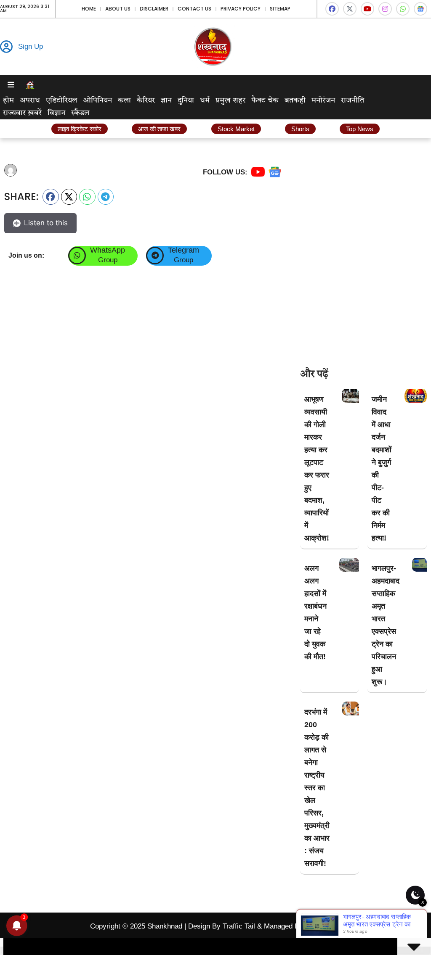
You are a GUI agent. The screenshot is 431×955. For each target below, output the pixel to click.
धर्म (205, 100)
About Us (117, 8)
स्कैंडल (80, 113)
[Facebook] (332, 9)
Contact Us (194, 8)
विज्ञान (56, 113)
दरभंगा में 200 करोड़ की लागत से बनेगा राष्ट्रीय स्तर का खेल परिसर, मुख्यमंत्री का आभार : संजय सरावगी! (317, 788)
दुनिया (186, 100)
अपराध (30, 100)
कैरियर (146, 100)
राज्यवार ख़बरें (22, 113)
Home (89, 8)
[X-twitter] (350, 9)
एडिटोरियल (61, 100)
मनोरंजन (323, 100)
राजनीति (352, 100)
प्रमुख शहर (230, 100)
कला (124, 100)
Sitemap (280, 8)
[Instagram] (385, 9)
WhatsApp (107, 250)
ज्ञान (166, 100)
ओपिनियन (97, 100)
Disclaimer (154, 8)
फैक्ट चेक (265, 100)
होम (8, 100)
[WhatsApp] (77, 255)
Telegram (183, 250)
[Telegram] (155, 255)
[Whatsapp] (403, 9)
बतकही (295, 100)
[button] (51, 197)
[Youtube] (367, 9)
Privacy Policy (241, 8)
